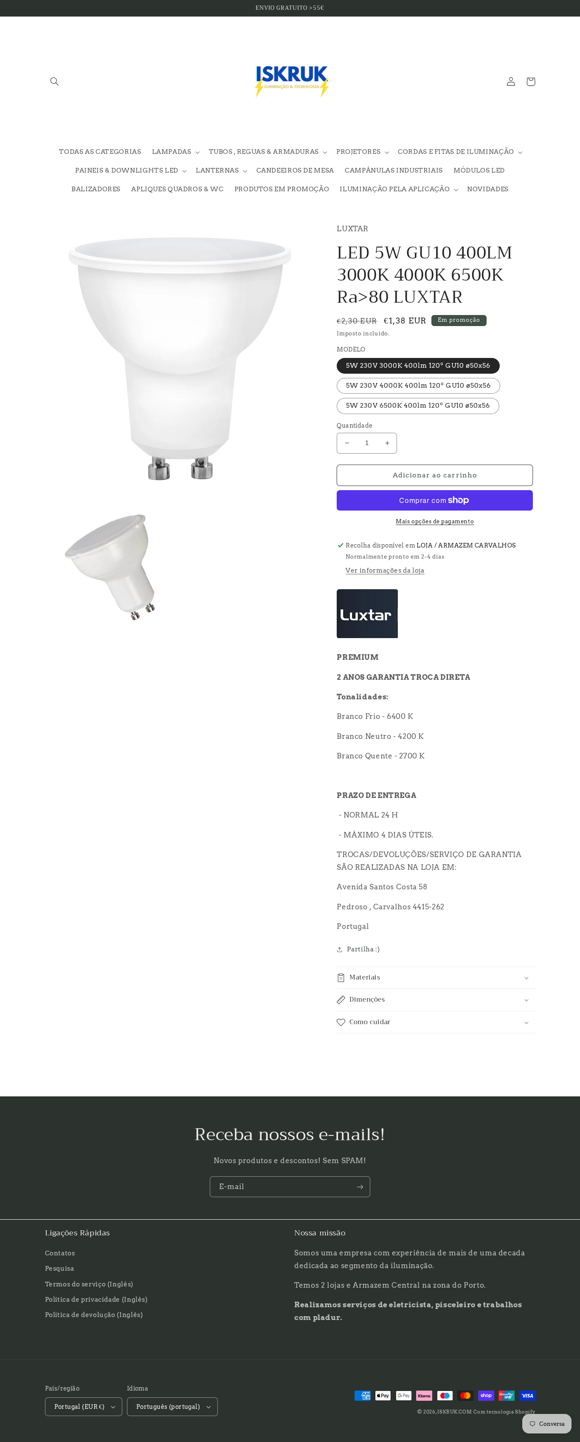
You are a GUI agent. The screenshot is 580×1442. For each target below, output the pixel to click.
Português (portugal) (168, 1406)
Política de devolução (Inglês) (94, 1315)
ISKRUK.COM (454, 1412)
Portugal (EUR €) (79, 1406)
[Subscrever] (360, 1186)
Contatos (60, 1253)
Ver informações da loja (385, 570)
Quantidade (354, 425)
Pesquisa (59, 1268)
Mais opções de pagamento (435, 521)
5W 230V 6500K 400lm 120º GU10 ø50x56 (418, 405)
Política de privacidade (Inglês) (96, 1299)
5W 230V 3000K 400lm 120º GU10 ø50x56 (418, 365)
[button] (55, 81)
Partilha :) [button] (363, 949)
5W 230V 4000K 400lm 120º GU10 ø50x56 (418, 385)
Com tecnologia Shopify (504, 1412)
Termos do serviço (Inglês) (89, 1284)
